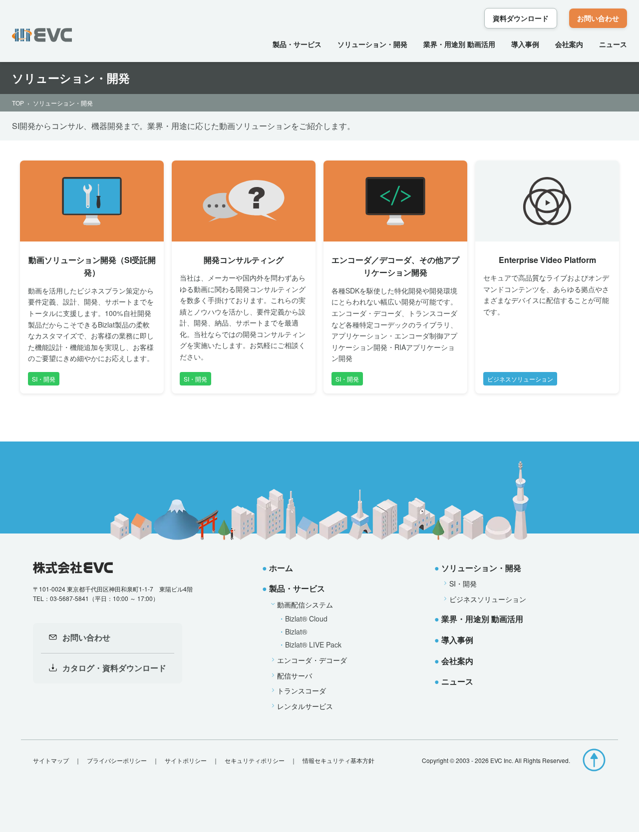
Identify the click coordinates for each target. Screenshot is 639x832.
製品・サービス (297, 44)
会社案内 (569, 44)
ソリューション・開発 (372, 44)
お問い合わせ (598, 18)
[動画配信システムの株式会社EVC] (42, 35)
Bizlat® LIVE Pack (313, 645)
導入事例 (525, 44)
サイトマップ (51, 760)
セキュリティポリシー (255, 760)
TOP (18, 102)
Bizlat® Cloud (306, 619)
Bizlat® (296, 631)
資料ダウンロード (521, 18)
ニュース (613, 44)
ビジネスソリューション (487, 599)
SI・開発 (463, 583)
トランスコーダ (301, 691)
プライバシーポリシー (117, 760)
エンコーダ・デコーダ (312, 660)
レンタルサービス (305, 706)
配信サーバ (294, 675)
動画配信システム (305, 605)
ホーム (281, 568)
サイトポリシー (186, 760)
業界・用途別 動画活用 (459, 44)
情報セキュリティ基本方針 (338, 760)
